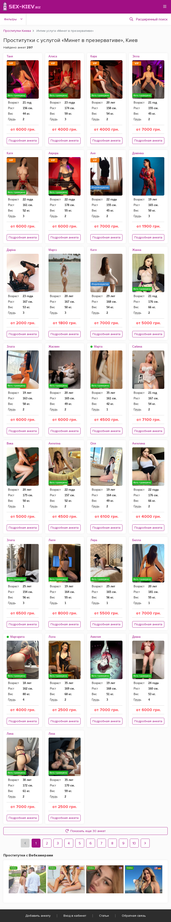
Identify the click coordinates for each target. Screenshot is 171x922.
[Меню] (164, 6)
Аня (93, 153)
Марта (97, 346)
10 (134, 843)
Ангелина (138, 443)
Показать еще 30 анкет (88, 831)
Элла (135, 56)
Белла (136, 540)
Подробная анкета (23, 140)
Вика (10, 443)
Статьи (104, 916)
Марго (53, 250)
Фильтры (10, 19)
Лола (52, 636)
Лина (10, 733)
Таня (10, 56)
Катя (10, 153)
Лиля (52, 540)
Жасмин (54, 346)
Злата (11, 346)
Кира (93, 56)
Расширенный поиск (152, 19)
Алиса (53, 56)
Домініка (138, 153)
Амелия (95, 636)
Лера (93, 540)
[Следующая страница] (145, 843)
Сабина (137, 346)
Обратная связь (134, 916)
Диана (136, 636)
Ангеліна (54, 443)
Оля (93, 443)
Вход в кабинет (74, 916)
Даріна (11, 250)
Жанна (136, 250)
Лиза (52, 733)
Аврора (53, 153)
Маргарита (16, 636)
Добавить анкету (38, 916)
